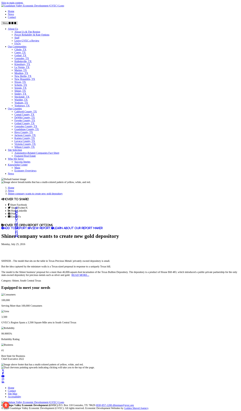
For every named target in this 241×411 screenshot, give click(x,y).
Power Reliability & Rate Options (31, 34)
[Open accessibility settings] (6, 405)
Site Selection (15, 150)
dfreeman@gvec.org (123, 405)
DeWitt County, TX (24, 117)
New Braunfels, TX (24, 79)
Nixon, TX (20, 82)
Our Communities (17, 46)
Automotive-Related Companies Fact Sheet (36, 152)
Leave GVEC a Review (26, 40)
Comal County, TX (24, 114)
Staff (16, 37)
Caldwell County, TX (25, 111)
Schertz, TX (20, 85)
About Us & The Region (27, 31)
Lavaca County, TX (24, 141)
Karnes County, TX (24, 138)
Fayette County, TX (24, 120)
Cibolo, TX (20, 49)
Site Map (12, 393)
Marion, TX (20, 70)
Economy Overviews (25, 170)
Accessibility (14, 396)
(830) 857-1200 (104, 405)
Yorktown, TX (22, 105)
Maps (17, 167)
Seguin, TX (20, 88)
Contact (12, 17)
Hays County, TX (23, 132)
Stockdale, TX (22, 96)
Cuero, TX (20, 52)
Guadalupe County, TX (26, 129)
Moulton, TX (21, 73)
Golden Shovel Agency (136, 408)
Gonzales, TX (21, 58)
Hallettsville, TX (23, 61)
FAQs (17, 43)
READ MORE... (80, 275)
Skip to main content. (12, 2)
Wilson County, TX (24, 147)
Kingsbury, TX (22, 64)
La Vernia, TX (22, 67)
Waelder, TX (21, 99)
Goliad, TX (20, 55)
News (11, 14)
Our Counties (15, 108)
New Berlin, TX (22, 76)
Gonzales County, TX (25, 126)
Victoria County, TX (25, 144)
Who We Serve (16, 158)
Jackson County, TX (25, 135)
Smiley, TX (20, 93)
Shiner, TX (20, 90)
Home (11, 11)
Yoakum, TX (21, 102)
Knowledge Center (18, 164)
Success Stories (22, 161)
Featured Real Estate (25, 155)
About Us (13, 28)
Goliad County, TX (24, 123)
